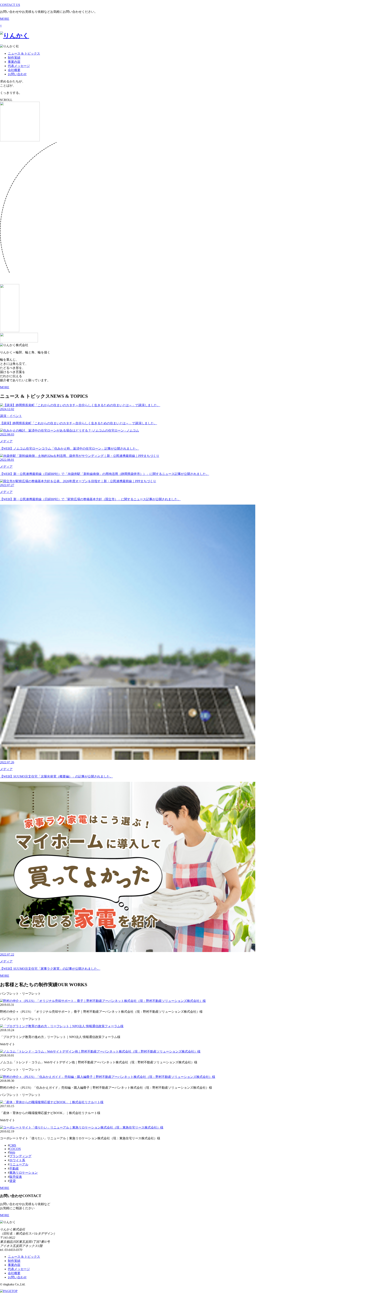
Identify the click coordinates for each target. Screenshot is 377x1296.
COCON (15, 1149)
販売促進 (15, 1176)
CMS (12, 1145)
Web (12, 1152)
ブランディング (20, 1156)
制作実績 (14, 57)
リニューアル (18, 1164)
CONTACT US (10, 4)
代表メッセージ (19, 66)
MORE (4, 18)
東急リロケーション (23, 1172)
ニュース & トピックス (24, 53)
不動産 (14, 1168)
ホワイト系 (17, 1160)
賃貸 (12, 1181)
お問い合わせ (17, 74)
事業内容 (14, 61)
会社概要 (14, 70)
